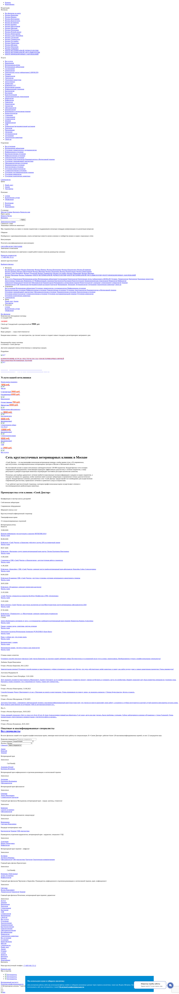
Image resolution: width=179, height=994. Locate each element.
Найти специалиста (15, 745)
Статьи (7, 196)
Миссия (3, 212)
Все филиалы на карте (13, 13)
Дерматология (10, 76)
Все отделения (10, 146)
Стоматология (10, 119)
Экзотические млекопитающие (44, 859)
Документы (9, 189)
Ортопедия (9, 106)
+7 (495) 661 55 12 (7, 257)
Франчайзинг (10, 4)
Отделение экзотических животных (17, 176)
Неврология (9, 98)
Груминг (8, 74)
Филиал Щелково (11, 45)
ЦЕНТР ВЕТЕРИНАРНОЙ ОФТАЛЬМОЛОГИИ (22, 52)
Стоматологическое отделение (16, 170)
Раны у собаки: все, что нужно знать (14, 637)
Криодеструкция (11, 95)
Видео (9, 216)
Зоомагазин (9, 83)
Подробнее (5, 328)
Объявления (9, 199)
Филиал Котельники (12, 19)
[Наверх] (1, 988)
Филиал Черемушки (12, 43)
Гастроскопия (10, 69)
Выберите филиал (7, 264)
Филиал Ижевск (10, 17)
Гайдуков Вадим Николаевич (8, 889)
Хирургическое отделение (14, 167)
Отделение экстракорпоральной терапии (19, 172)
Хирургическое (6, 923)
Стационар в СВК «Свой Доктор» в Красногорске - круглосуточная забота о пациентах (32, 560)
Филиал (3, 743)
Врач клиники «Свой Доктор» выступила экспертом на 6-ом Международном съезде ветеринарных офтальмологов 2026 (43, 605)
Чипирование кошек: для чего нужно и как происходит (20, 648)
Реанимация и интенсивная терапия (17, 111)
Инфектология (6, 877)
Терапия (8, 121)
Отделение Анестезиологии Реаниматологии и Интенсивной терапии (30, 159)
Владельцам (9, 203)
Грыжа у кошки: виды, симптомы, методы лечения (19, 626)
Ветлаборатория (6, 932)
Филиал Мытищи (11, 28)
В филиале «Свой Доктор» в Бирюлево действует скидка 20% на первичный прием (30, 542)
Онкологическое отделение (14, 157)
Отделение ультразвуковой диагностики (19, 161)
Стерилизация (10, 117)
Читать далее (5, 535)
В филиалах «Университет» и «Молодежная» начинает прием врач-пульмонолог (29, 613)
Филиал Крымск (11, 24)
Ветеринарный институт (9, 982)
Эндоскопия (9, 135)
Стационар (9, 115)
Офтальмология (10, 108)
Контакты (16, 212)
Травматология (10, 122)
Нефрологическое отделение (15, 156)
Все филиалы (5, 314)
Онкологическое (6, 928)
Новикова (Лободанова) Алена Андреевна (9, 875)
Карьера (8, 2)
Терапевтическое (7, 925)
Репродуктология (11, 113)
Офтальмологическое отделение (16, 163)
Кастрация (8, 93)
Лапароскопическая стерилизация (17, 96)
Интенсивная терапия (12, 87)
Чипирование (10, 130)
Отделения (4, 921)
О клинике (4, 940)
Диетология (9, 78)
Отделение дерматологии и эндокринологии (21, 150)
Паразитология (10, 109)
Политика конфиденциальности (12, 984)
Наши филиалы (6, 941)
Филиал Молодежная (12, 26)
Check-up (8, 139)
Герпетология (10, 70)
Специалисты (6, 180)
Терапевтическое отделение (15, 165)
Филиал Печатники (12, 30)
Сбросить (4, 745)
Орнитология (10, 104)
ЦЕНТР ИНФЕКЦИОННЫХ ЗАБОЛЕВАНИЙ (22, 54)
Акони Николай (4, 750)
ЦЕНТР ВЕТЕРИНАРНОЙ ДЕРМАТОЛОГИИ (22, 50)
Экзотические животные (13, 137)
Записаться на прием (8, 222)
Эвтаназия (8, 132)
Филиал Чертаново (11, 47)
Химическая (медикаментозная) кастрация (20, 126)
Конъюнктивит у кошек (9, 642)
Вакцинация (9, 63)
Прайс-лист (9, 185)
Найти (23, 219)
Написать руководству (9, 255)
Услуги (3, 901)
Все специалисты (10, 731)
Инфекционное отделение (14, 152)
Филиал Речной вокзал (13, 32)
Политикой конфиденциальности (71, 987)
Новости (4, 216)
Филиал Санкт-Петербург (14, 35)
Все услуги (9, 61)
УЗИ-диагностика (23, 831)
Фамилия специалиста (9, 739)
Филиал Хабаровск (12, 48)
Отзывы (9, 212)
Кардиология (9, 91)
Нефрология (9, 100)
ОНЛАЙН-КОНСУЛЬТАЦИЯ (11, 246)
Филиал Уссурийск (11, 41)
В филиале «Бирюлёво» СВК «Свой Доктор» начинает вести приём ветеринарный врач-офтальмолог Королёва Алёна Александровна (48, 569)
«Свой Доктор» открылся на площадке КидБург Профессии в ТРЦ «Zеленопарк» (30, 596)
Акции (7, 187)
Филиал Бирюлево (11, 15)
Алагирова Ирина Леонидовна (8, 842)
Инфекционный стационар (14, 89)
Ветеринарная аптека (12, 65)
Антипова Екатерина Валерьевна (9, 780)
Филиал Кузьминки (12, 22)
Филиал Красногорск (12, 21)
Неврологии (5, 934)
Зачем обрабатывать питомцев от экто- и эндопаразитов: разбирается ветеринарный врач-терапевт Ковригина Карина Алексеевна (47, 621)
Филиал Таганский (12, 37)
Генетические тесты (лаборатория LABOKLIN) (21, 72)
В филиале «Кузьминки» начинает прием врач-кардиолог (21, 587)
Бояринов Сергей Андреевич (7, 809)
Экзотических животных (10, 936)
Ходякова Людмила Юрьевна (7, 857)
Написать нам (25, 212)
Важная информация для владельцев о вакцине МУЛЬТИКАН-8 (23, 534)
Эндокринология (11, 134)
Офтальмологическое (8, 930)
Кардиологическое (7, 927)
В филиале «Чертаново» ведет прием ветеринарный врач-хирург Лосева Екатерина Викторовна (35, 551)
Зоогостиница (10, 82)
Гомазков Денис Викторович (7, 794)
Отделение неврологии (13, 174)
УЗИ (6, 124)
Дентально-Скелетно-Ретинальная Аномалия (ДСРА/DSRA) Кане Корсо (26, 631)
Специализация (6, 741)
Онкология (9, 102)
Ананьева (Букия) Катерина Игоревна (8, 768)
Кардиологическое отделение (15, 154)
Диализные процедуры (13, 80)
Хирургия (8, 128)
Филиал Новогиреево (12, 34)
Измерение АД (10, 85)
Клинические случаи (12, 197)
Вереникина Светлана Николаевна (8, 823)
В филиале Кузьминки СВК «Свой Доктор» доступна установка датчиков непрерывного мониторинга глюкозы (40, 578)
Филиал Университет (12, 39)
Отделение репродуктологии (15, 169)
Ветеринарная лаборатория (14, 67)
